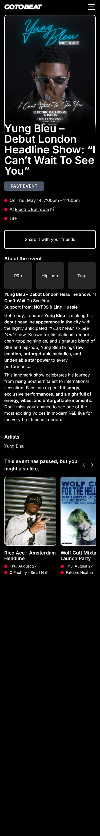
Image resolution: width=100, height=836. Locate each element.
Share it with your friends (50, 239)
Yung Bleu (14, 446)
